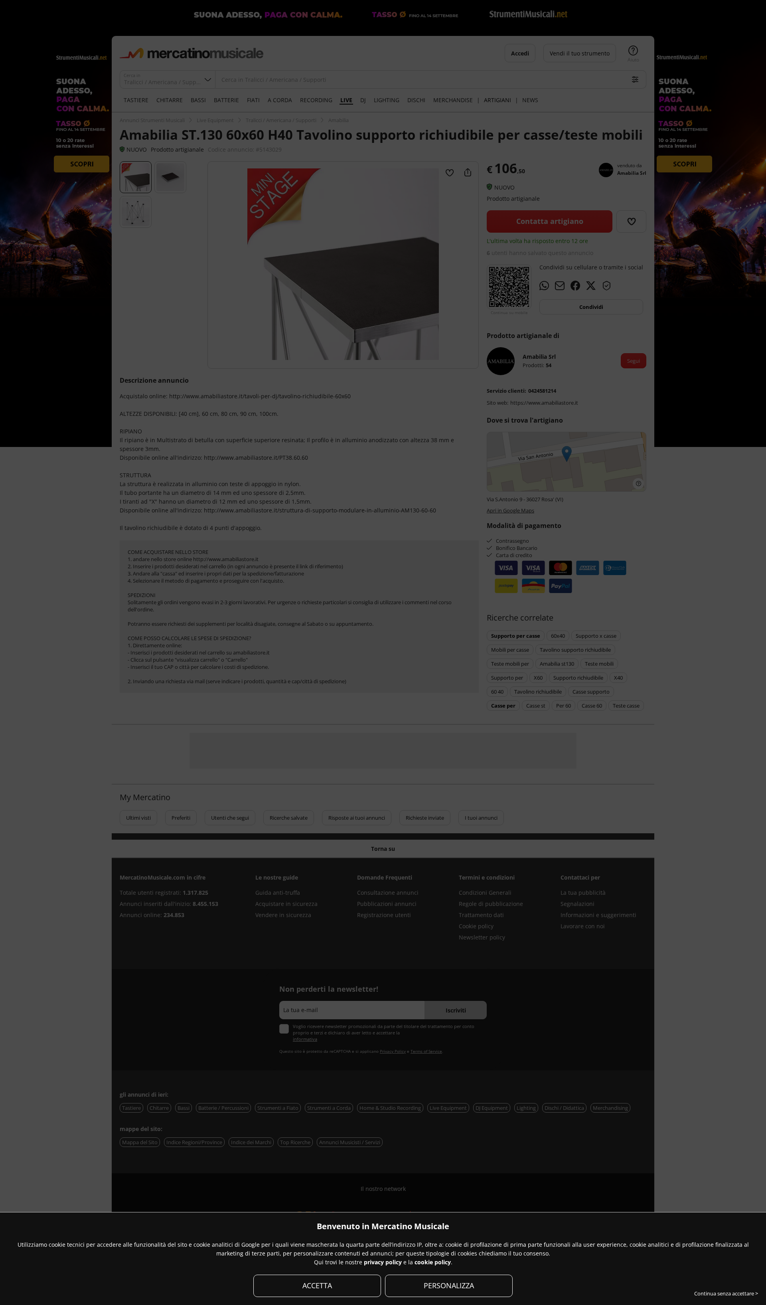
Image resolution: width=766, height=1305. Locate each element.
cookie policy (433, 1262)
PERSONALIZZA (449, 1285)
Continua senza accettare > (726, 1293)
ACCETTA (317, 1285)
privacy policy (383, 1262)
